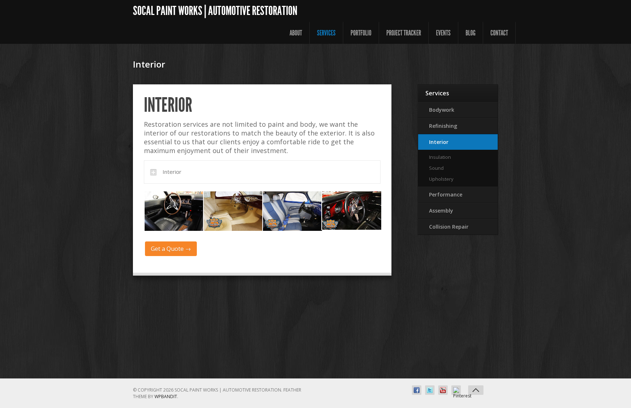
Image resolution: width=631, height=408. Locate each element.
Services (326, 32)
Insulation (440, 157)
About (296, 32)
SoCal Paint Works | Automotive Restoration (215, 10)
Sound (436, 168)
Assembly (441, 210)
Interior (438, 141)
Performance (445, 194)
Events (443, 32)
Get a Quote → (171, 249)
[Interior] (173, 211)
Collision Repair (449, 226)
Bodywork (441, 109)
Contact (499, 32)
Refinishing (443, 125)
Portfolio (361, 32)
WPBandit (165, 396)
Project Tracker (403, 32)
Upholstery (441, 179)
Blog (470, 32)
